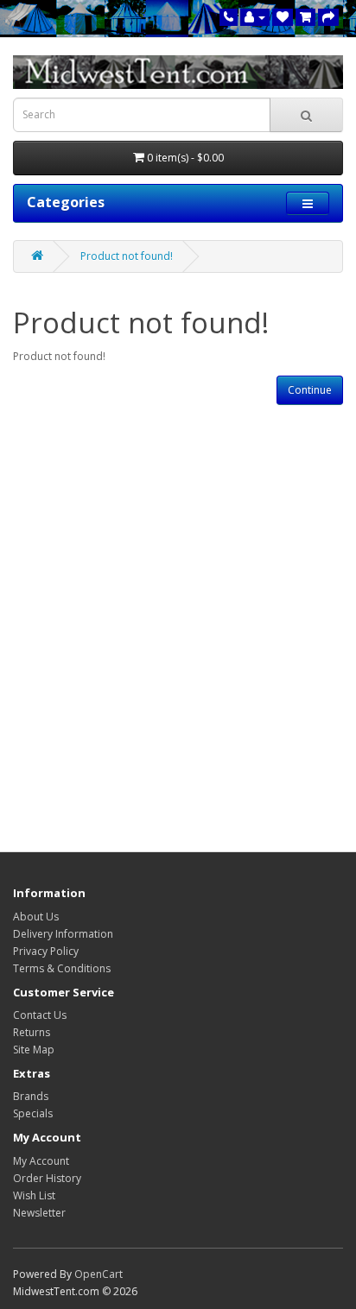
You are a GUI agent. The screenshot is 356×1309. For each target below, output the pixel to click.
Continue (310, 390)
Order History (47, 1178)
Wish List (34, 1195)
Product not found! (126, 256)
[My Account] (255, 16)
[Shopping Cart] (305, 16)
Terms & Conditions (62, 968)
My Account (41, 1161)
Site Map (33, 1049)
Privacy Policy (46, 951)
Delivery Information (63, 933)
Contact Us (40, 1015)
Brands (30, 1096)
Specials (33, 1113)
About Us (36, 916)
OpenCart (98, 1274)
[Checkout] (328, 16)
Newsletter (39, 1212)
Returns (31, 1032)
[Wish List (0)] (283, 16)
